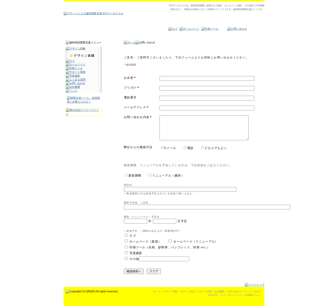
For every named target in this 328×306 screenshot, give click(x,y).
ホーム (156, 291)
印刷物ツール (252, 295)
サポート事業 (204, 291)
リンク (247, 291)
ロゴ (222, 295)
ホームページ (235, 295)
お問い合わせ (234, 291)
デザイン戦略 (170, 291)
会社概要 (219, 291)
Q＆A (257, 291)
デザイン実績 (187, 291)
